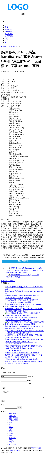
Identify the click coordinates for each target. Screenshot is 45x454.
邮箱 (29, 380)
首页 (6, 27)
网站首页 (4, 46)
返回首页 (4, 281)
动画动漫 (12, 444)
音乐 (11, 427)
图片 (11, 424)
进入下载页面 (23, 261)
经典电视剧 (9, 36)
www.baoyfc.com (15, 450)
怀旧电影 (12, 438)
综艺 (6, 38)
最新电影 (8, 29)
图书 (11, 431)
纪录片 (11, 442)
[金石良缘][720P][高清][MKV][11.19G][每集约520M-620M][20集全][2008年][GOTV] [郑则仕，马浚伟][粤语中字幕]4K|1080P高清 (24, 270)
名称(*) (30, 376)
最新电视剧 (9, 34)
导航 (2, 21)
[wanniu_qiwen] (17, 12)
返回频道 (11, 281)
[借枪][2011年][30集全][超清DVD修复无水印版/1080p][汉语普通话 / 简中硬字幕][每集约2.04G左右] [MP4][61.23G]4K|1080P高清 (23, 361)
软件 (6, 42)
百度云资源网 (36, 448)
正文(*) (3, 388)
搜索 (22, 14)
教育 (6, 40)
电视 (11, 440)
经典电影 (8, 32)
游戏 (11, 435)
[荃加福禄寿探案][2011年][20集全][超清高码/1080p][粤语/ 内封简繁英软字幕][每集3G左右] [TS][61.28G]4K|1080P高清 (23, 348)
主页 (29, 384)
